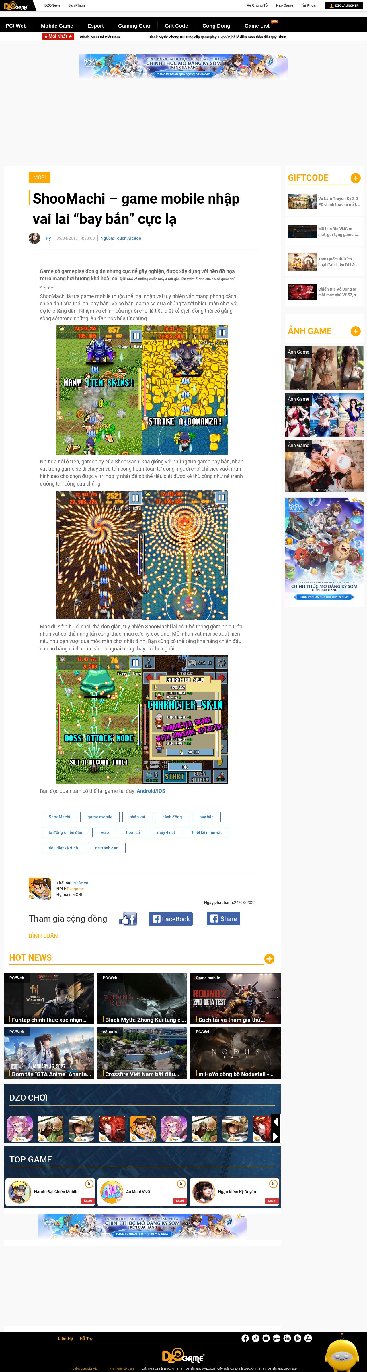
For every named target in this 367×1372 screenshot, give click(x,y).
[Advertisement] (183, 126)
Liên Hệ (65, 1338)
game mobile (99, 817)
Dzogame (75, 888)
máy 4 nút (166, 832)
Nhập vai (81, 883)
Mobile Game (57, 26)
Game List (257, 26)
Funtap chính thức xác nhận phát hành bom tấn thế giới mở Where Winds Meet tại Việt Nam (52, 1020)
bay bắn (206, 817)
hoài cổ (133, 832)
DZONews (52, 5)
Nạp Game (284, 5)
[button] (276, 1136)
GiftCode (308, 178)
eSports (110, 1031)
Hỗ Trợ (86, 1338)
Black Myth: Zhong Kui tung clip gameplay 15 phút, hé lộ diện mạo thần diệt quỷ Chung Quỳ (119, 37)
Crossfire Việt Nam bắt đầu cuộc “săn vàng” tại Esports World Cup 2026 (140, 1075)
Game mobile (208, 978)
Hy (48, 238)
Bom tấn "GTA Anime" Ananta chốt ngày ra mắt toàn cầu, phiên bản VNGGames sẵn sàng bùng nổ (52, 1075)
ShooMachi (59, 817)
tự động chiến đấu (65, 832)
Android (146, 791)
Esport (95, 26)
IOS (161, 791)
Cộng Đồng (216, 26)
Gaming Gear (134, 26)
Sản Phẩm (76, 5)
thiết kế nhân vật (207, 832)
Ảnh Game (309, 331)
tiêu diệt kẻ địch (63, 848)
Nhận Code (335, 201)
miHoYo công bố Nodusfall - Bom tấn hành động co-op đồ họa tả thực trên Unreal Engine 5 (239, 1075)
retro (104, 832)
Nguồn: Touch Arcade (121, 238)
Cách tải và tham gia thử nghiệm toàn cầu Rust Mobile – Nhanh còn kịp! (279, 37)
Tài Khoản (309, 5)
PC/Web (16, 978)
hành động (172, 817)
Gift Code (176, 26)
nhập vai (137, 817)
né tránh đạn (106, 848)
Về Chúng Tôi (257, 5)
